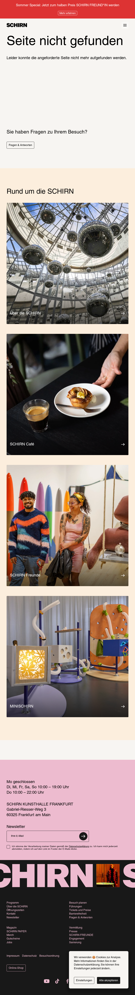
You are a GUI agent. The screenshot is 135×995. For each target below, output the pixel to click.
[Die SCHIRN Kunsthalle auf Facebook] (67, 981)
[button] (20, 145)
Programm (13, 903)
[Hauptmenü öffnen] (125, 25)
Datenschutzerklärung (79, 847)
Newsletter (13, 918)
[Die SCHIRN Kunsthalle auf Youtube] (47, 981)
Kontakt (11, 914)
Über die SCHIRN (17, 907)
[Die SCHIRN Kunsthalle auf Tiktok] (57, 981)
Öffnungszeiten (15, 910)
